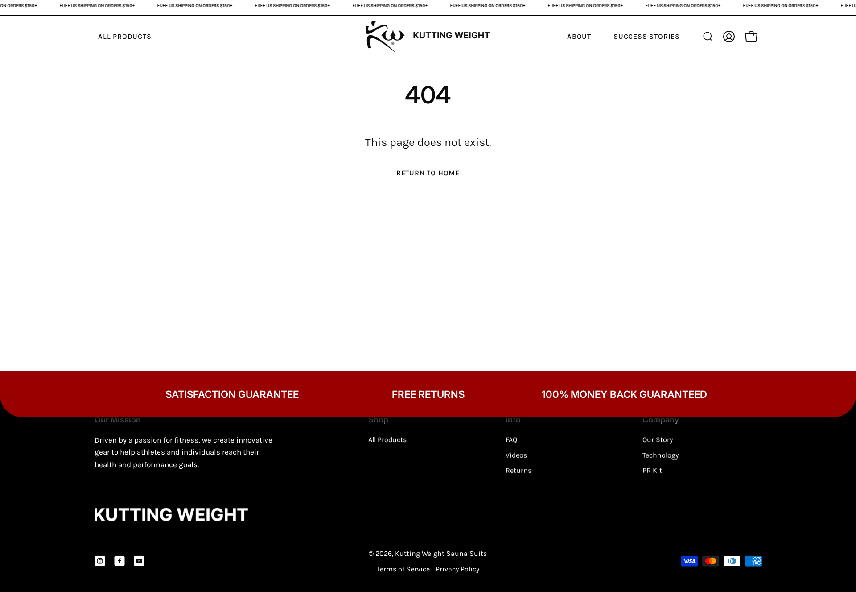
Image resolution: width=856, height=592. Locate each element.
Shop (378, 419)
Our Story (657, 439)
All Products (387, 439)
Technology (660, 455)
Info (513, 419)
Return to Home (428, 173)
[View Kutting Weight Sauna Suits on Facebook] (119, 561)
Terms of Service (403, 569)
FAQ (511, 439)
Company (660, 419)
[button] (708, 36)
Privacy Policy (457, 569)
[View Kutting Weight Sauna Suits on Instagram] (100, 561)
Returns (518, 470)
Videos (516, 455)
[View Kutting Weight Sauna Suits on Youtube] (139, 561)
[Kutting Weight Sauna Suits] (428, 37)
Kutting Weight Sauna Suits (441, 553)
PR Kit (652, 470)
